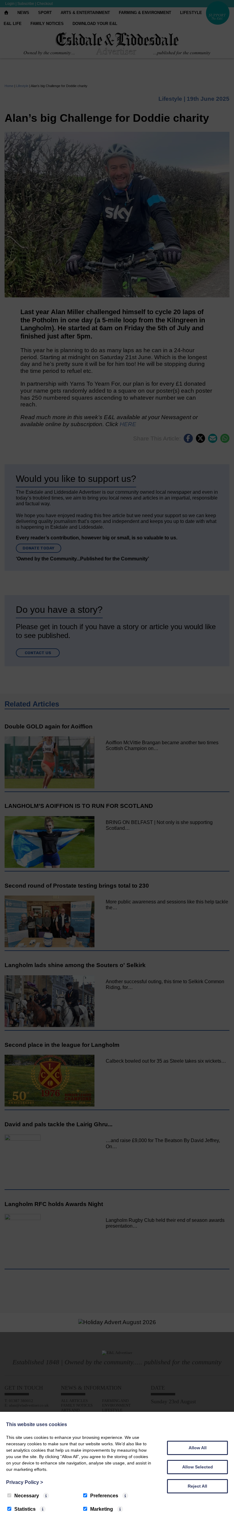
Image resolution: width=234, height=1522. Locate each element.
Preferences (104, 1495)
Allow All (198, 1447)
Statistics (25, 1509)
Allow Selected (197, 1466)
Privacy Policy (24, 1482)
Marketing (101, 1509)
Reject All (197, 1486)
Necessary (26, 1495)
